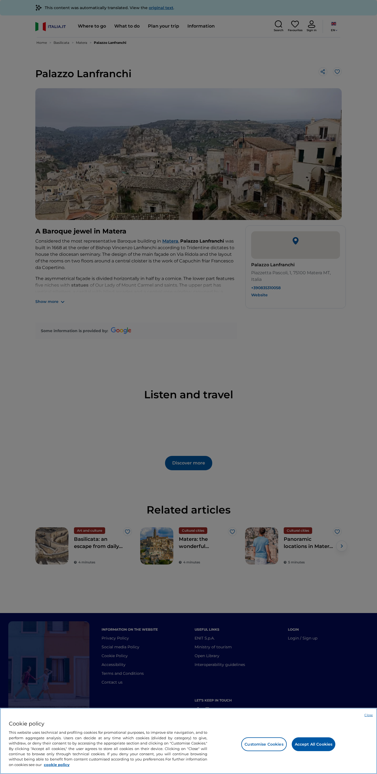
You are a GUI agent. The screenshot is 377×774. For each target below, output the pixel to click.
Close (368, 715)
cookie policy (57, 764)
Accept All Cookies (314, 744)
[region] (188, 741)
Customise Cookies (264, 744)
